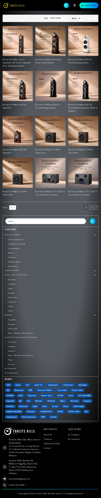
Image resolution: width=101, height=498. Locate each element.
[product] (18, 41)
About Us (48, 434)
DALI (21, 396)
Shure (65, 406)
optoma (87, 401)
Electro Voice (46, 396)
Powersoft (23, 406)
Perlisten (10, 406)
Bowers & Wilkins (45, 390)
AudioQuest (53, 385)
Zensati (53, 417)
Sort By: (46, 18)
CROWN (10, 396)
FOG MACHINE (84, 396)
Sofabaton (31, 412)
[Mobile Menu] (75, 5)
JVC (28, 401)
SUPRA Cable (74, 412)
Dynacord (32, 396)
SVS (86, 412)
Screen (55, 406)
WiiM (43, 417)
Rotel (45, 406)
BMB (30, 390)
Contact (47, 448)
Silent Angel (79, 406)
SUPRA (60, 412)
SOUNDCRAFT (46, 412)
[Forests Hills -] (14, 5)
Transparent (12, 417)
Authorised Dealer (52, 443)
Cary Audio (62, 390)
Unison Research (29, 417)
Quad (35, 406)
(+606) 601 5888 (16, 485)
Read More (28, 30)
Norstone (74, 401)
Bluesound (19, 390)
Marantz (38, 401)
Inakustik (10, 401)
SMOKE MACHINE (14, 412)
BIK (8, 390)
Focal (71, 396)
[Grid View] (89, 18)
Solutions (48, 439)
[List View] (94, 18)
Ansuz (18, 385)
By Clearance (74, 439)
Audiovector (68, 385)
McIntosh (51, 401)
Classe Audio (77, 390)
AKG (8, 385)
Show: (74, 18)
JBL (20, 401)
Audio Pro (39, 385)
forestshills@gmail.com (19, 479)
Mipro (62, 401)
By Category (74, 434)
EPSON (60, 396)
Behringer (83, 385)
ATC (27, 385)
